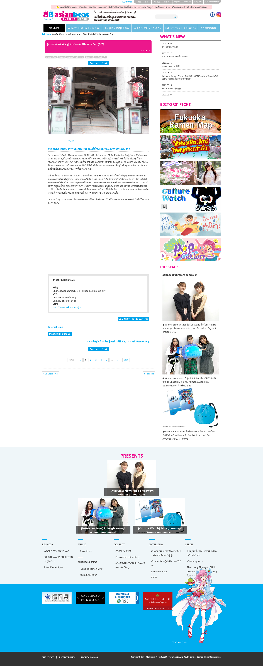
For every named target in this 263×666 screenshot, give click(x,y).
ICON (154, 577)
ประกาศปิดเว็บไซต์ (170, 46)
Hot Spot (98, 57)
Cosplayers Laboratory (127, 557)
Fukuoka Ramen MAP (91, 568)
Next (104, 63)
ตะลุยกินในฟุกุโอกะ (117, 27)
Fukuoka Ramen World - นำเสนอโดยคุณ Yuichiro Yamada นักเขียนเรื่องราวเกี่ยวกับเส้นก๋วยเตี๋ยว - (190, 77)
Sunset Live (86, 551)
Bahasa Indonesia (212, 2)
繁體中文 (167, 2)
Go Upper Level (51, 374)
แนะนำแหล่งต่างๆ (73, 34)
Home (49, 34)
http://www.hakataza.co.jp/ (67, 307)
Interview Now (159, 571)
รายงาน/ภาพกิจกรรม (75, 57)
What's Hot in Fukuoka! (84, 27)
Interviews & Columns (180, 27)
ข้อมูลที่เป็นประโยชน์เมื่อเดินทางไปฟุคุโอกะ (202, 553)
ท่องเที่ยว (89, 57)
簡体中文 (157, 2)
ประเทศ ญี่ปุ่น (51, 57)
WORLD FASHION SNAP (56, 551)
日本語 (138, 2)
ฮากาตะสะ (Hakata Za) (60, 333)
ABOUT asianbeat (89, 657)
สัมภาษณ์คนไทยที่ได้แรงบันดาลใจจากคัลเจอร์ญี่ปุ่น (166, 553)
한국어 (147, 2)
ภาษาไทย (187, 2)
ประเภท (54, 27)
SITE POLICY (48, 657)
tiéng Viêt (197, 2)
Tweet (70, 140)
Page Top (150, 374)
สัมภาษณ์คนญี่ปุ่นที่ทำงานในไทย (166, 563)
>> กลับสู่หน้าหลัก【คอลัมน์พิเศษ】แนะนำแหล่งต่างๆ (118, 341)
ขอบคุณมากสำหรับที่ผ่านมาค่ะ (175, 56)
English (177, 2)
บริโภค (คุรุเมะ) (195, 561)
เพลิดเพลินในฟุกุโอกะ (147, 27)
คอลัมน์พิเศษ (209, 27)
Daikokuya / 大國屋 (171, 66)
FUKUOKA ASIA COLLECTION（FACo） (58, 559)
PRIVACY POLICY (67, 657)
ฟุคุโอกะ (61, 57)
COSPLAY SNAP (123, 551)
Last (126, 359)
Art (105, 57)
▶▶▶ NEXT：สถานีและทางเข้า (133, 318)
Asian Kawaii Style (53, 567)
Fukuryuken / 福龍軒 (171, 88)
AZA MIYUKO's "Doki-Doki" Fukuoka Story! (130, 565)
